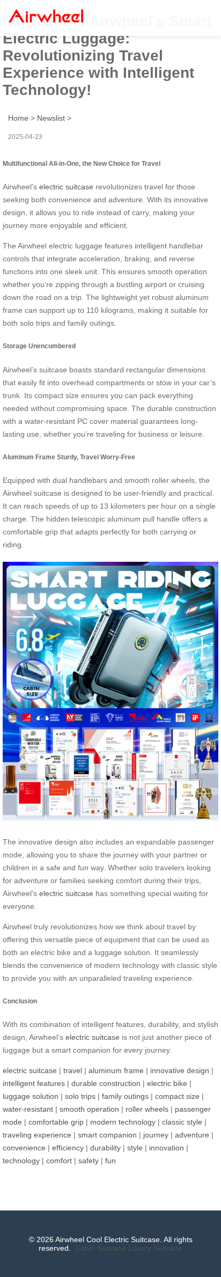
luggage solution (30, 1096)
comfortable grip (56, 1122)
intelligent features (34, 1083)
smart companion (107, 1135)
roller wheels (147, 1109)
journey (155, 1135)
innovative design (179, 1070)
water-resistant (28, 1109)
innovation (166, 1147)
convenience (24, 1147)
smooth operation (89, 1109)
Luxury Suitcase (155, 1248)
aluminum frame (116, 1070)
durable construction (106, 1083)
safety (88, 1160)
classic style (182, 1122)
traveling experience (37, 1135)
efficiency (68, 1147)
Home (18, 118)
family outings (125, 1096)
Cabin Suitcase (100, 1248)
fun (110, 1160)
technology (21, 1160)
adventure (192, 1135)
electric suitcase (66, 186)
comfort (59, 1160)
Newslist (51, 118)
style (135, 1147)
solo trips (80, 1096)
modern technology (123, 1122)
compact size (177, 1096)
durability (105, 1147)
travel (72, 1070)
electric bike (167, 1083)
